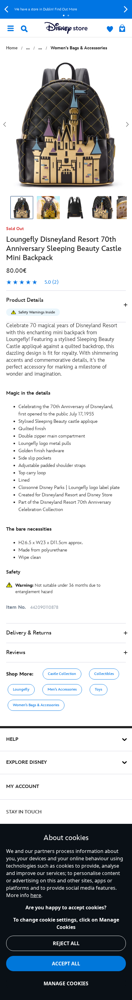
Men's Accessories (62, 689)
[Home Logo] (66, 28)
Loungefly (21, 689)
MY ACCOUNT (22, 787)
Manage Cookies (66, 983)
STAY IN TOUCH (24, 812)
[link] (32, 282)
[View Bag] (122, 28)
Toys (98, 689)
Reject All (66, 943)
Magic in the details (28, 393)
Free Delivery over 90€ (69, 9)
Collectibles (104, 674)
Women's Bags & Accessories (36, 705)
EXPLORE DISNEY (26, 762)
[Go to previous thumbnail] (4, 124)
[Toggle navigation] (10, 28)
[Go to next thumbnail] (127, 124)
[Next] (126, 9)
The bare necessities (29, 529)
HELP (12, 739)
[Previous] (6, 9)
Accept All (66, 963)
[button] (66, 306)
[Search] (24, 28)
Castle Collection (62, 674)
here (35, 895)
